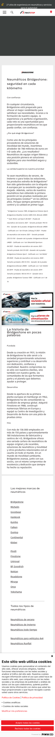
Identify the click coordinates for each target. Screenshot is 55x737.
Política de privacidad (32, 697)
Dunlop (14, 532)
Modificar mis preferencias (14, 711)
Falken (14, 527)
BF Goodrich (17, 566)
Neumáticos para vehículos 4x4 (27, 638)
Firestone (16, 556)
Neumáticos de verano (22, 619)
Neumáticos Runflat (21, 643)
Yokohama (16, 591)
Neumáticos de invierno (23, 624)
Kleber (14, 542)
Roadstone (16, 576)
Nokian (14, 571)
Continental (17, 537)
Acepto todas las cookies (28, 722)
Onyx (13, 586)
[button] (12, 12)
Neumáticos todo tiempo (24, 629)
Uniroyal (15, 561)
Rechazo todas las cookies (27, 728)
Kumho (14, 522)
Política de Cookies (11, 697)
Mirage (14, 581)
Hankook (15, 517)
